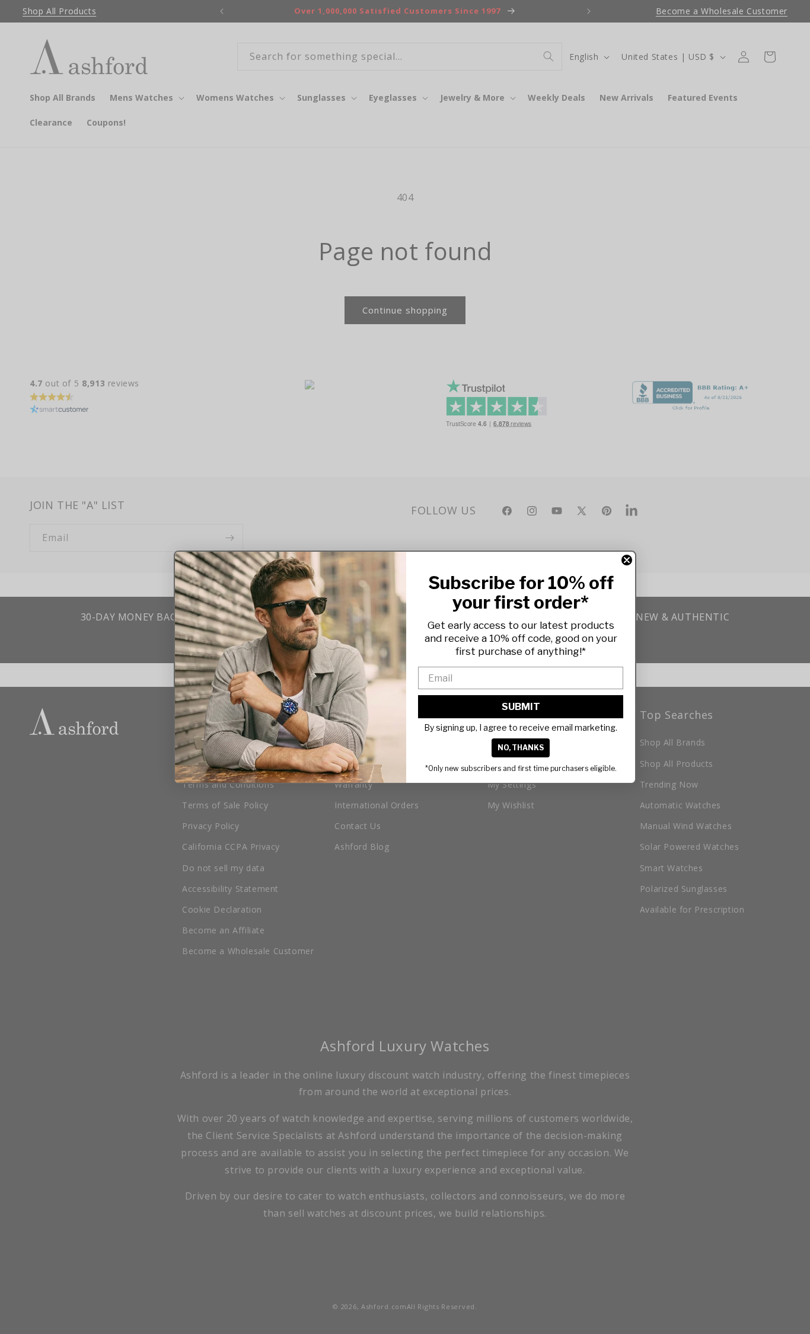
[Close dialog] (627, 560)
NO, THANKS (521, 747)
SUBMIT (521, 706)
